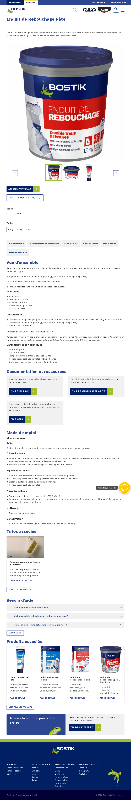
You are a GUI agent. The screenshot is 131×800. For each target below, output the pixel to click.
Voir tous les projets (20, 590)
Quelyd (34, 777)
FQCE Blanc (16, 419)
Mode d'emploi (70, 244)
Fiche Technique (19, 391)
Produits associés (17, 253)
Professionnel (15, 2)
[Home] (19, 10)
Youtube (83, 774)
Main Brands (97, 2)
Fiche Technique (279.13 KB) (22, 198)
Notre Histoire (14, 771)
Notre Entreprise (15, 768)
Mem (33, 774)
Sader (34, 780)
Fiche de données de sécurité (88, 391)
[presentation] (15, 173)
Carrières (11, 774)
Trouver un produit (81, 727)
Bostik (34, 768)
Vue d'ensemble (16, 244)
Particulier (31, 2)
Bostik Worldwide (118, 2)
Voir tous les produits (20, 707)
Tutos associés (90, 244)
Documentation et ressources (44, 244)
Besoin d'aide (109, 244)
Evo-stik (35, 771)
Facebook (83, 768)
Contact (116, 12)
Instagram (84, 771)
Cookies (59, 786)
